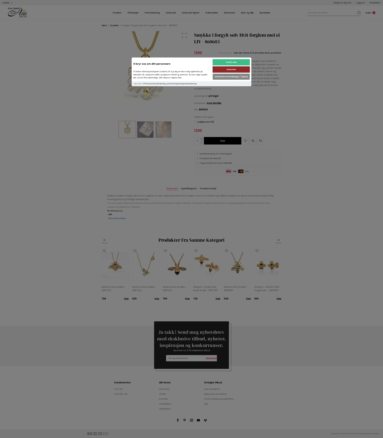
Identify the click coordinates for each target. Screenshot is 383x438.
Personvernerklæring (155, 83)
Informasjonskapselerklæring (182, 83)
